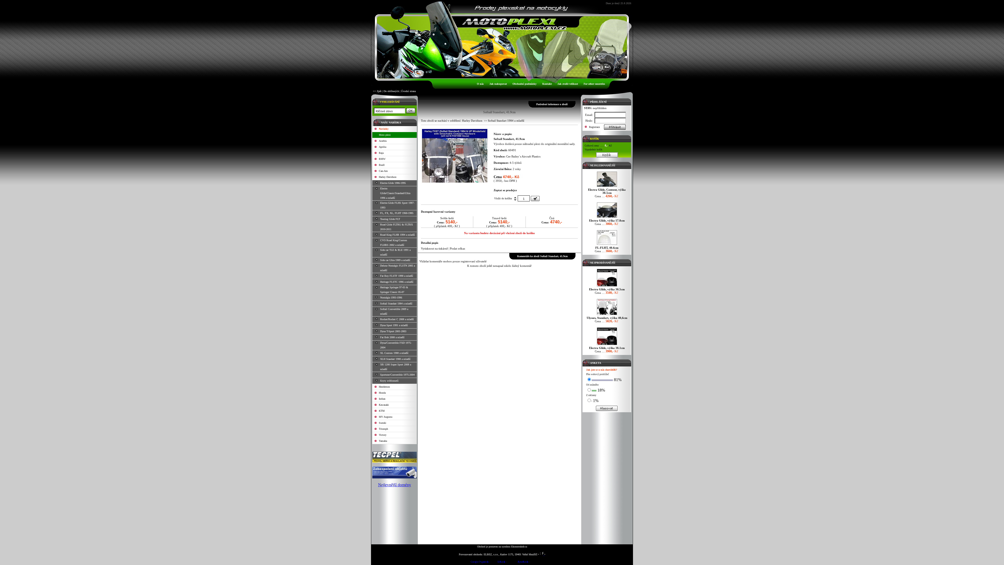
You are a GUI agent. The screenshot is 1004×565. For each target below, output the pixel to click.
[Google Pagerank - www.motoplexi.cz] (480, 562)
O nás (480, 83)
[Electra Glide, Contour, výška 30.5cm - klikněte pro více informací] (607, 186)
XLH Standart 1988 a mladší (395, 359)
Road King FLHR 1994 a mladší (397, 234)
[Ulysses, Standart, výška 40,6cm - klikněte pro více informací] (607, 315)
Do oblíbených (391, 91)
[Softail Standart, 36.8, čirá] (454, 181)
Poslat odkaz (457, 248)
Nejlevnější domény (394, 485)
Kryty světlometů (389, 380)
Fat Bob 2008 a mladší (392, 337)
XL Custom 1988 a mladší (394, 353)
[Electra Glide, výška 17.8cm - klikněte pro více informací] (607, 217)
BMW (382, 158)
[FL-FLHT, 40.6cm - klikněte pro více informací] (607, 244)
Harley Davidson (387, 177)
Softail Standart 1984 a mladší (396, 303)
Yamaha (383, 440)
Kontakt (547, 83)
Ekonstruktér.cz (519, 546)
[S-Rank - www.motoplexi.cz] (502, 562)
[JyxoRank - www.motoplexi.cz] (523, 562)
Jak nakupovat (498, 83)
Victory (382, 434)
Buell (382, 164)
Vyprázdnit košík (593, 149)
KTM (382, 410)
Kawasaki (384, 404)
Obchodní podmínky (524, 83)
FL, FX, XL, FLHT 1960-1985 (396, 213)
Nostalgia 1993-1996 (391, 297)
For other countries (594, 83)
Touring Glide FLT (390, 219)
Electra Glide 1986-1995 (393, 183)
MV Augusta (385, 416)
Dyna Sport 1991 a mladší (394, 325)
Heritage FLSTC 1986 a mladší (396, 281)
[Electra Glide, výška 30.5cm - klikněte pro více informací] (607, 286)
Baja (381, 152)
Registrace (594, 127)
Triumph (383, 428)
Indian (382, 398)
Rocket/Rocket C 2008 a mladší (397, 319)
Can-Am (383, 171)
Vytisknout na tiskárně (434, 248)
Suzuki (382, 422)
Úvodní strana (408, 91)
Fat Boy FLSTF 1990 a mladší (396, 275)
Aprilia (382, 146)
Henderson (384, 386)
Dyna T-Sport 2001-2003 (393, 331)
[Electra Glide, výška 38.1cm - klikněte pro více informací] (607, 345)
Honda (382, 392)
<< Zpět (377, 91)
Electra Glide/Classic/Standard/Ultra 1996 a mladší (395, 193)
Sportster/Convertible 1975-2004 (397, 374)
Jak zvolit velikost (567, 83)
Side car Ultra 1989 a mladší (395, 260)
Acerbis (383, 140)
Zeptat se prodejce (505, 190)
